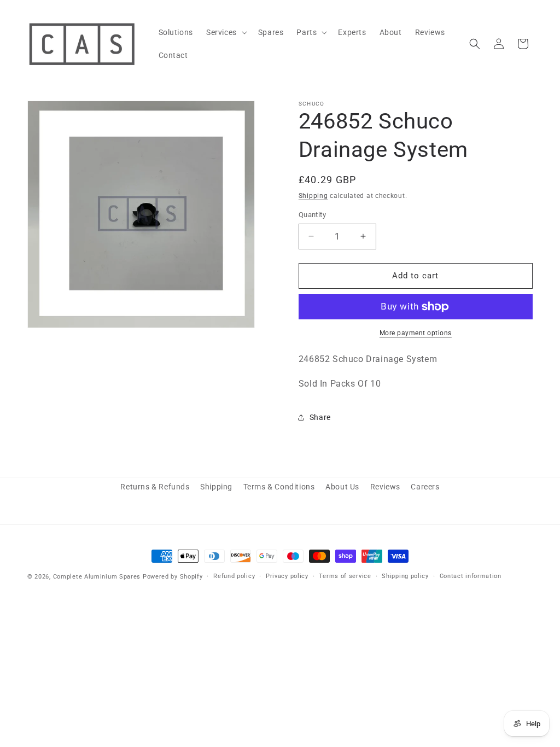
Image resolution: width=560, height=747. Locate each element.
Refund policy (234, 576)
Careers (425, 486)
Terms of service (345, 576)
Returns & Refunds (154, 486)
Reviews (385, 486)
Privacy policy (287, 576)
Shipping (313, 196)
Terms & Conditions (279, 486)
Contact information (470, 576)
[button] (226, 32)
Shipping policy (405, 576)
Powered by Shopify (173, 576)
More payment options (416, 333)
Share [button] (320, 417)
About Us (342, 486)
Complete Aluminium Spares (97, 576)
